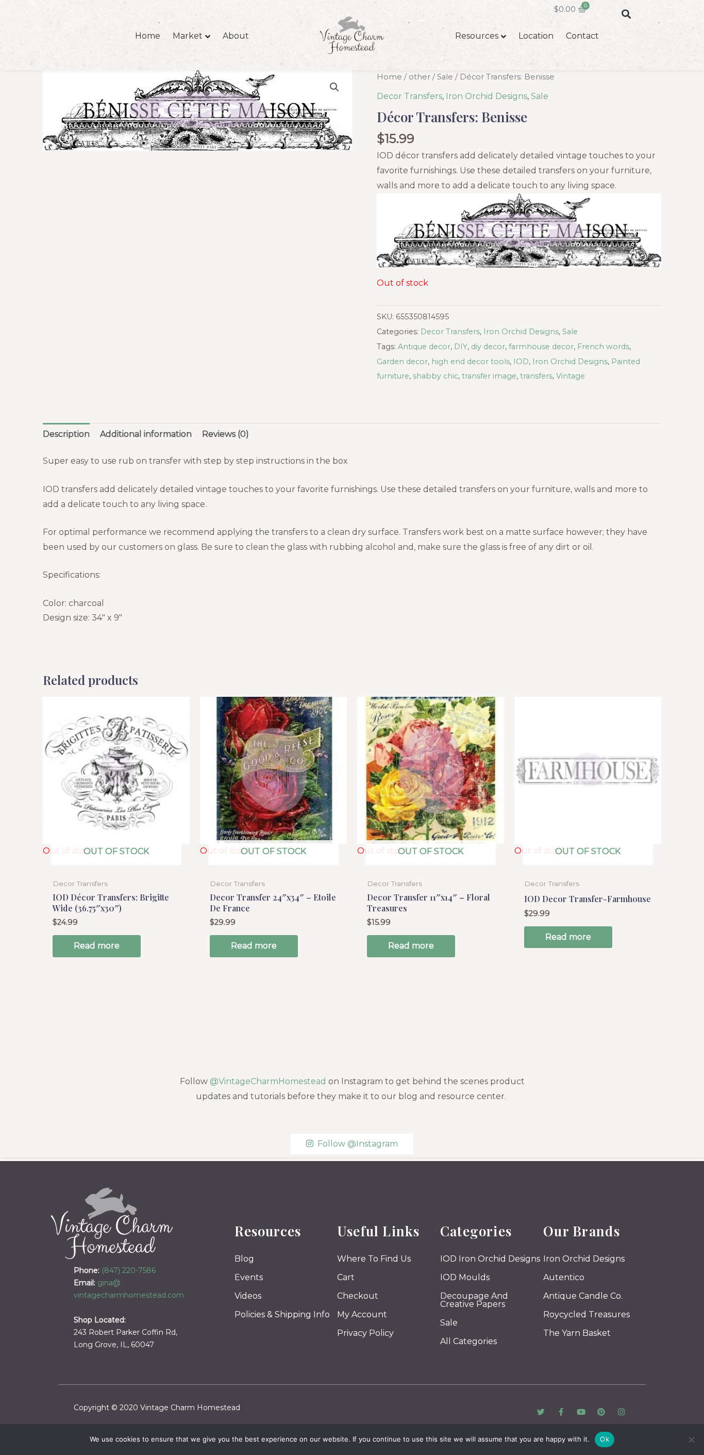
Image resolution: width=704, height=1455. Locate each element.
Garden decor (402, 361)
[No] (691, 1439)
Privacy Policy (365, 1333)
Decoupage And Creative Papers (474, 1300)
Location (536, 36)
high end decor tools (470, 361)
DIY (460, 346)
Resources (476, 36)
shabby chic (435, 376)
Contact (582, 36)
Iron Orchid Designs (486, 96)
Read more (97, 946)
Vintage (570, 376)
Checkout (357, 1296)
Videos (247, 1296)
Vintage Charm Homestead (190, 1407)
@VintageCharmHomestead (268, 1081)
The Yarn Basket (577, 1333)
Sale (445, 76)
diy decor (488, 346)
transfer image (489, 376)
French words (603, 346)
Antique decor (424, 346)
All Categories (468, 1341)
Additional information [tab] (146, 434)
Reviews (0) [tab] (225, 434)
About (236, 36)
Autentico (563, 1277)
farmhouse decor (541, 346)
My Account (362, 1314)
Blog (244, 1259)
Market (188, 36)
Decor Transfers (409, 96)
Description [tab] (66, 434)
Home (147, 36)
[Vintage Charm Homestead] (112, 1223)
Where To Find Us (374, 1259)
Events (248, 1277)
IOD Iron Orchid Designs (490, 1259)
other (419, 76)
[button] (625, 13)
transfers (536, 376)
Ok (604, 1439)
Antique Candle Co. (583, 1296)
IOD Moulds (465, 1277)
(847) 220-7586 (129, 1270)
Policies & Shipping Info (282, 1314)
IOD (521, 361)
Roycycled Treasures (586, 1314)
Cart (346, 1277)
